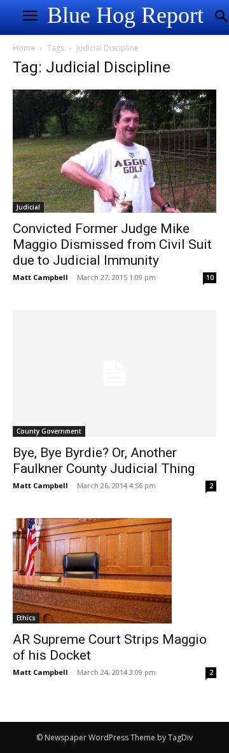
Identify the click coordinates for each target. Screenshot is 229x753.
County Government (49, 431)
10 (210, 277)
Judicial (28, 207)
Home (24, 48)
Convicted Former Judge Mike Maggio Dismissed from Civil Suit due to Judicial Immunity (112, 244)
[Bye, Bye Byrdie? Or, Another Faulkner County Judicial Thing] (114, 373)
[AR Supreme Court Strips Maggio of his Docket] (114, 570)
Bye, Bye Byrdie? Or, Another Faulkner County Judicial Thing (104, 460)
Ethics (26, 617)
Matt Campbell (40, 277)
